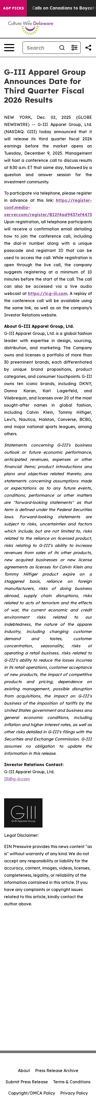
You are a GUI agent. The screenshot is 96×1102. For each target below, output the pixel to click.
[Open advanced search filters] (74, 48)
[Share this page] (88, 48)
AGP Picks (13, 8)
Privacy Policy (74, 1093)
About (24, 1070)
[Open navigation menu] (9, 48)
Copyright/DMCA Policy (31, 1093)
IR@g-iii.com (17, 778)
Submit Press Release (27, 1081)
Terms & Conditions (71, 1081)
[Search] (62, 48)
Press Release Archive (56, 1070)
